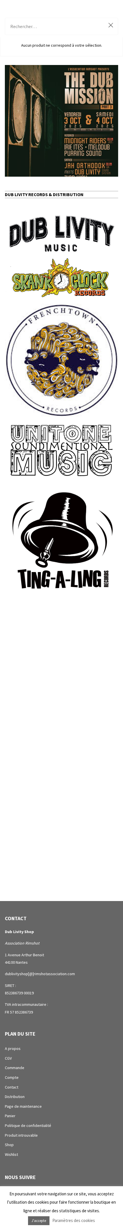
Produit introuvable (21, 1135)
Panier (10, 1115)
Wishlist (11, 1154)
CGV (8, 1058)
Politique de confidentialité (28, 1125)
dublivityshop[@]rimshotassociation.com (40, 973)
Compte (12, 1077)
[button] (61, 121)
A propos (13, 1048)
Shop (9, 1144)
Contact (11, 1087)
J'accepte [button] (38, 1220)
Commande (14, 1067)
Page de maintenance (23, 1106)
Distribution (15, 1096)
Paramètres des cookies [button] (73, 1220)
